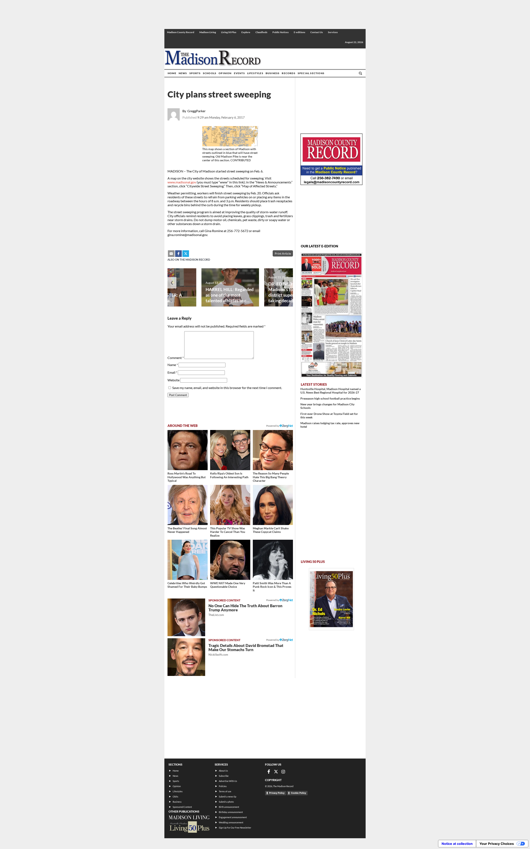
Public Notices (280, 32)
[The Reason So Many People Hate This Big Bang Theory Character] (273, 450)
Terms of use (225, 791)
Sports (195, 73)
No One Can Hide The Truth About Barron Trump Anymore (245, 610)
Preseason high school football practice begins (330, 398)
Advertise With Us (228, 781)
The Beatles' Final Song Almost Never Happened (187, 530)
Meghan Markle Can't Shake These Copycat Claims (271, 530)
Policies (223, 786)
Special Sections (311, 73)
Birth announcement (229, 807)
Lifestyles (255, 73)
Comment (175, 358)
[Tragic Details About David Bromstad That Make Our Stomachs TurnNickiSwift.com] (186, 657)
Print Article (283, 253)
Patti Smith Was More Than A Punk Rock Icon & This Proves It (272, 586)
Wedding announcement (231, 822)
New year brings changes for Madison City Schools (327, 405)
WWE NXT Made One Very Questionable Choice (227, 585)
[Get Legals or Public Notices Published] (331, 184)
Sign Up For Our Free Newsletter (235, 827)
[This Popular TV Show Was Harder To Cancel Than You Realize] (230, 505)
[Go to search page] (360, 73)
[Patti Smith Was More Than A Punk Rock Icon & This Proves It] (273, 560)
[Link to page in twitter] (185, 253)
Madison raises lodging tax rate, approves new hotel (329, 424)
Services (333, 32)
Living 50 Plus (228, 32)
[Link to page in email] (171, 253)
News (183, 73)
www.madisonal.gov (181, 182)
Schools (209, 73)
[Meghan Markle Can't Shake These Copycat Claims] (273, 505)
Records (288, 73)
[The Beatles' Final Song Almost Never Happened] (187, 505)
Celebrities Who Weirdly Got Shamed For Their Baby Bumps (187, 585)
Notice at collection (457, 844)
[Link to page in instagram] (283, 771)
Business (273, 73)
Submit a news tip (227, 796)
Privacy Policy (276, 792)
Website (173, 380)
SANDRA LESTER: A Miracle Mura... (162, 297)
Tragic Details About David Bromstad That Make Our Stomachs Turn (245, 649)
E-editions (299, 32)
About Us (223, 770)
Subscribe (224, 775)
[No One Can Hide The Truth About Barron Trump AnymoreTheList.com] (186, 617)
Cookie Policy (298, 792)
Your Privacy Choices (496, 844)
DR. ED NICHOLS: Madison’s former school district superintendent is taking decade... (292, 292)
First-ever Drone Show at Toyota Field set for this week (329, 415)
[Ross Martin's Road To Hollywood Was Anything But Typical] (187, 450)
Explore (245, 32)
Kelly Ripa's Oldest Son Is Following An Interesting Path (229, 475)
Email (172, 372)
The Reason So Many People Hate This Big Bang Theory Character (271, 477)
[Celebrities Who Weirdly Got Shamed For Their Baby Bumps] (187, 560)
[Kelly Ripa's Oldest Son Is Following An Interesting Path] (230, 450)
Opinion (225, 73)
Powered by (272, 600)
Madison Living (207, 32)
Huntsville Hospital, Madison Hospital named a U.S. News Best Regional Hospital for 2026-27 (330, 390)
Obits (175, 796)
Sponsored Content (182, 807)
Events (239, 73)
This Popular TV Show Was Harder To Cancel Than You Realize (227, 531)
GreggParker (196, 111)
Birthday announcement (231, 812)
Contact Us (316, 32)
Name (172, 365)
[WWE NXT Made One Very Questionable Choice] (230, 560)
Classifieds (261, 32)
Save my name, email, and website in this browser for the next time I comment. (227, 388)
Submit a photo (226, 801)
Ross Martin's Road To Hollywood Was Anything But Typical (186, 477)
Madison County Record (180, 32)
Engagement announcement (233, 817)
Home (172, 73)
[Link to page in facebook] (178, 253)
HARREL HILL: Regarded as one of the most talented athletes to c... (230, 295)
